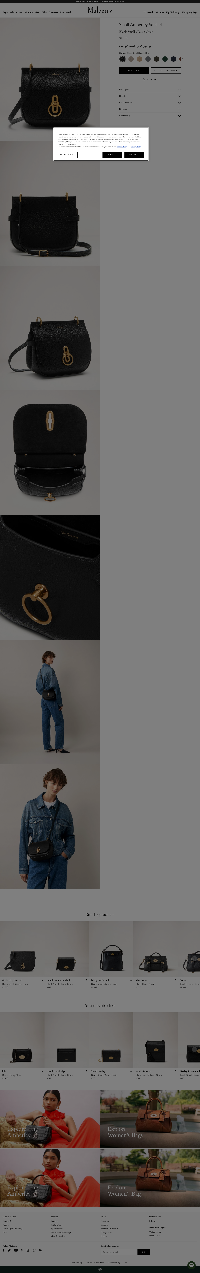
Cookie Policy (122, 147)
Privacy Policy (136, 147)
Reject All (112, 155)
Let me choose (67, 155)
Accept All (134, 155)
